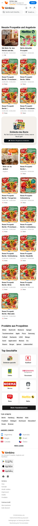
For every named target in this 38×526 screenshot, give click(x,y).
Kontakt (4, 487)
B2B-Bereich (6, 508)
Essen (4, 424)
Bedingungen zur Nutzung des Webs (19, 520)
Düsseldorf (32, 421)
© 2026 (19, 515)
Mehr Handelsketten (19, 408)
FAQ (3, 484)
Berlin (4, 417)
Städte (4, 495)
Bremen (10, 424)
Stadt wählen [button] (32, 12)
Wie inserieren (6, 505)
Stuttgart (13, 421)
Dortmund (22, 421)
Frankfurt (5, 421)
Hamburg (11, 417)
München (20, 417)
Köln (26, 417)
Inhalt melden (6, 489)
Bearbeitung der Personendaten (19, 523)
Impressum (5, 492)
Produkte (4, 497)
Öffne (33, 3)
